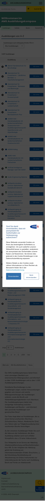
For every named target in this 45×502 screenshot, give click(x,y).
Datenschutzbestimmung (15, 270)
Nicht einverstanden (31, 276)
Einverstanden (13, 276)
